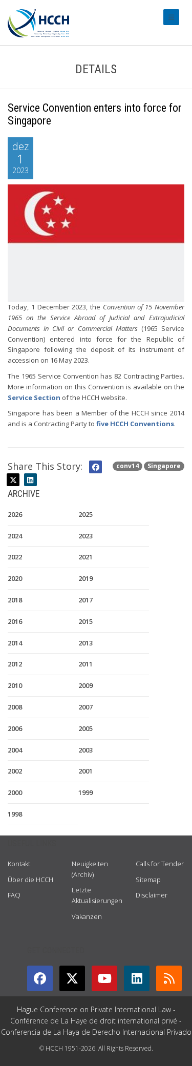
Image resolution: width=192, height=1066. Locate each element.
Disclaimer (151, 895)
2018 (15, 599)
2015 (85, 621)
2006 (15, 728)
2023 (85, 535)
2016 (15, 621)
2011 (85, 663)
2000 (15, 792)
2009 (85, 685)
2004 (15, 750)
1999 (85, 792)
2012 (15, 663)
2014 (15, 642)
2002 (15, 771)
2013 (85, 642)
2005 (85, 728)
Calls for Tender (160, 863)
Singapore (164, 466)
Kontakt (19, 863)
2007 (85, 707)
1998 (15, 814)
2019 (85, 578)
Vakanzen (87, 916)
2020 (15, 578)
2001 (85, 771)
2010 (15, 685)
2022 (15, 556)
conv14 (127, 466)
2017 (85, 599)
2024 (15, 535)
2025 (85, 514)
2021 (85, 556)
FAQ (14, 895)
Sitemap (148, 879)
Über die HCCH (30, 879)
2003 (85, 750)
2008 (15, 707)
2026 (15, 514)
